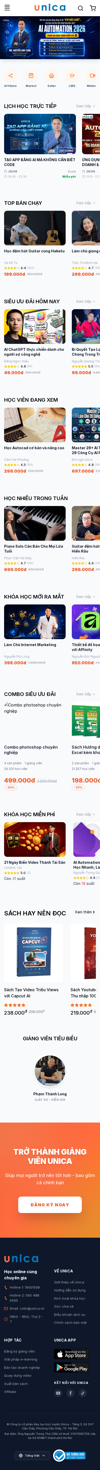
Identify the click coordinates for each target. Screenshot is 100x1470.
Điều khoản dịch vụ (69, 1314)
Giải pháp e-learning (20, 1359)
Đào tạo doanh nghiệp (22, 1367)
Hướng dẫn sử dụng (70, 1290)
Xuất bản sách (16, 1384)
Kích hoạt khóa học (69, 1298)
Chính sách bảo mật (70, 1322)
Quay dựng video (18, 1375)
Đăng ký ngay (50, 1204)
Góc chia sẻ (64, 1306)
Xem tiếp (83, 106)
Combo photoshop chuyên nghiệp (31, 750)
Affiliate (10, 1392)
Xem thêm (83, 912)
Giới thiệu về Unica (69, 1282)
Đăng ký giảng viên (19, 1351)
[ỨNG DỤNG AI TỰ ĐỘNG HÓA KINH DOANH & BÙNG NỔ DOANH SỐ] (50, 37)
